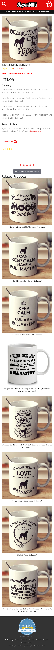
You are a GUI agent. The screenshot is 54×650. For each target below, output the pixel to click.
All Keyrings (9, 640)
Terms (30, 643)
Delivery (39, 640)
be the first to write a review (27, 171)
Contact (32, 640)
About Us (24, 640)
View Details (35, 131)
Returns (45, 640)
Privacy (24, 643)
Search (17, 640)
